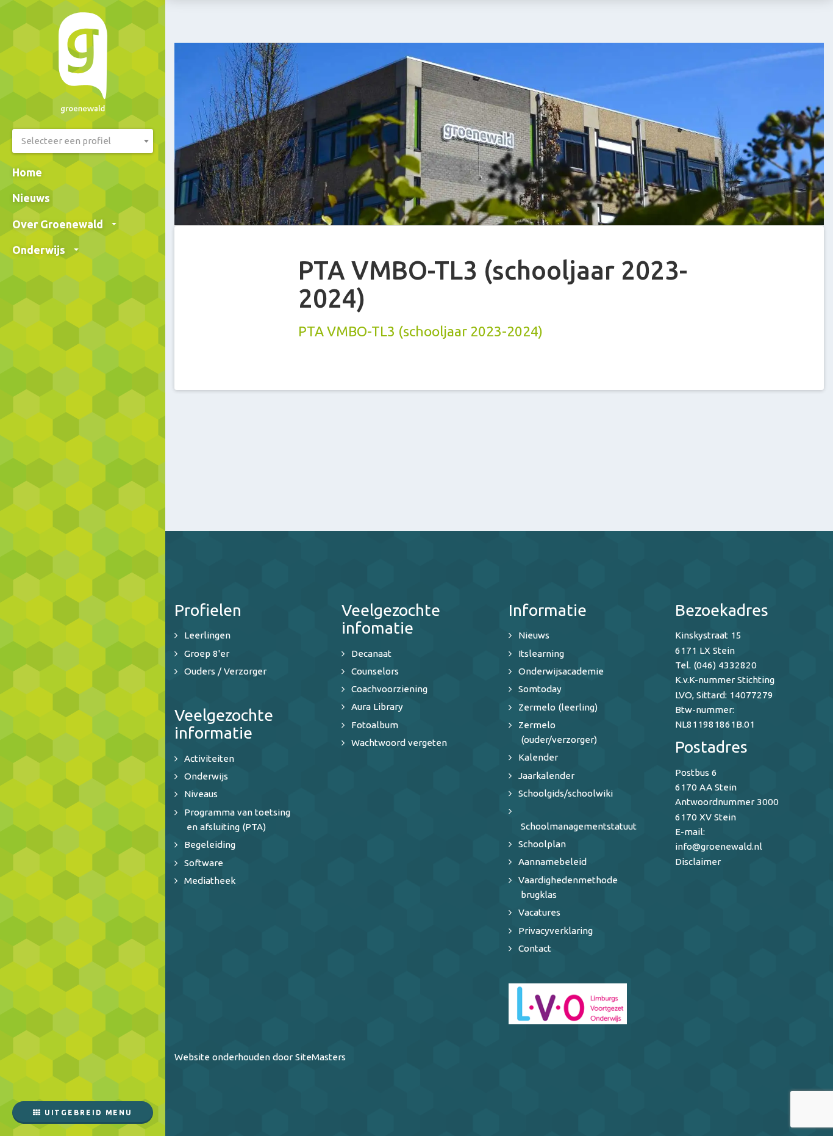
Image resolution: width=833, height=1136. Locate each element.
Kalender (538, 757)
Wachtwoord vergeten (399, 742)
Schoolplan (542, 844)
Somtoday (540, 689)
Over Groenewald (57, 224)
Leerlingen (207, 635)
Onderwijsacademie (561, 671)
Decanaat (371, 653)
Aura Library (377, 706)
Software (203, 863)
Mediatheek (209, 880)
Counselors (375, 671)
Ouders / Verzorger (225, 671)
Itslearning (541, 653)
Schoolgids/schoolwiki (565, 793)
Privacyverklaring (555, 930)
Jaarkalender (546, 775)
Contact (534, 948)
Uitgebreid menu (86, 1112)
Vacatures (539, 912)
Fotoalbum (374, 725)
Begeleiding (209, 844)
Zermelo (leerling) (558, 707)
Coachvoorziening (389, 689)
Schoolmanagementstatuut (579, 826)
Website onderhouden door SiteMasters (260, 1057)
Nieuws (31, 198)
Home (27, 172)
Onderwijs (38, 250)
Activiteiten (209, 758)
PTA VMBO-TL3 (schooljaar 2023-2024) (420, 331)
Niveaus (201, 794)
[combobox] (82, 141)
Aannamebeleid (552, 861)
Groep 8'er (206, 653)
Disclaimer (698, 861)
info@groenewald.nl (718, 846)
